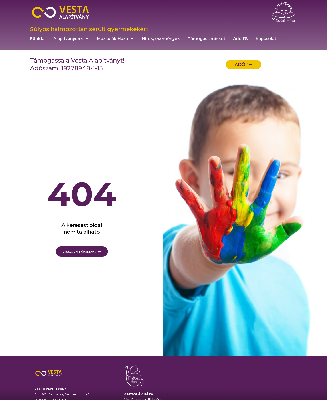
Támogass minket (206, 38)
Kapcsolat (266, 38)
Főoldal (38, 38)
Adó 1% (240, 38)
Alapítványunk (68, 38)
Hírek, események (161, 38)
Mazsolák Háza (112, 38)
